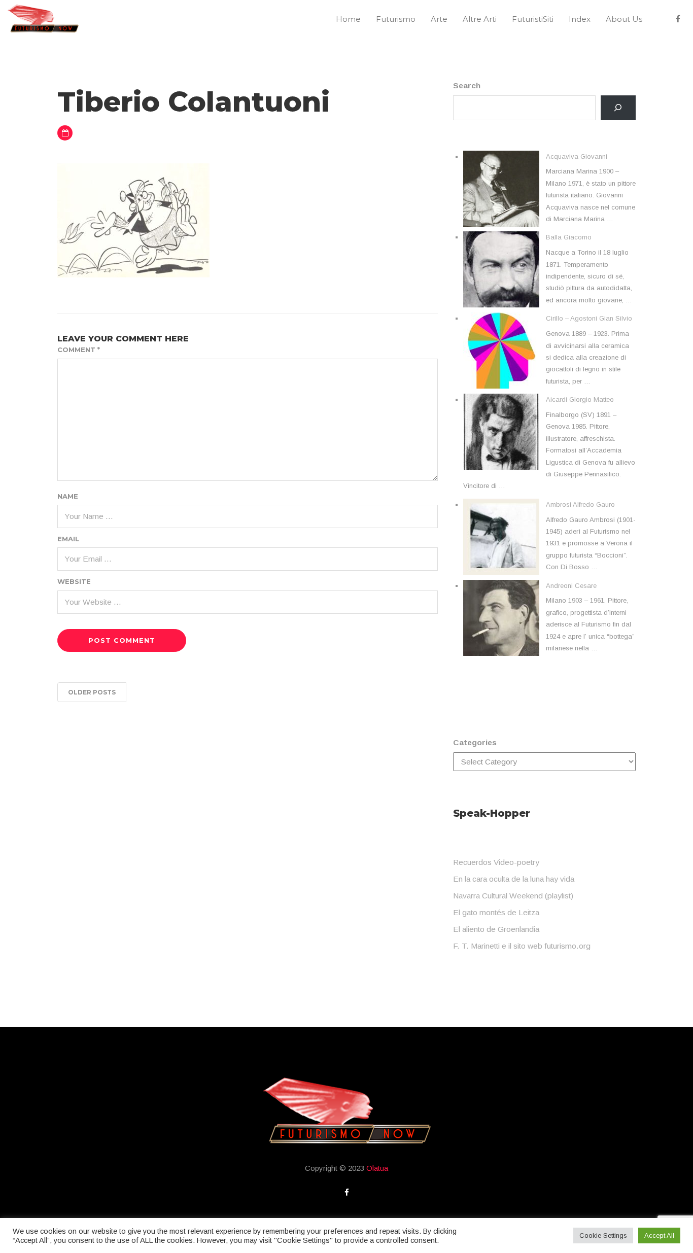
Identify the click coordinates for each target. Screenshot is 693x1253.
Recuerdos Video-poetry (496, 862)
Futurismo (395, 19)
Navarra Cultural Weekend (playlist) (513, 895)
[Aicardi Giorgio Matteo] (501, 432)
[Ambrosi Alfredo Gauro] (501, 537)
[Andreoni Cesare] (501, 618)
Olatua (377, 1168)
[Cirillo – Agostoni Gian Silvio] (501, 350)
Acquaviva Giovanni (576, 156)
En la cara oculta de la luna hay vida (513, 879)
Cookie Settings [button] (603, 1235)
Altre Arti (480, 19)
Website (74, 581)
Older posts (92, 692)
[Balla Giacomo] (501, 269)
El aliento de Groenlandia (496, 929)
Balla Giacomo (569, 237)
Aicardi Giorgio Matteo (580, 399)
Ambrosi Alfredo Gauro (580, 504)
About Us (624, 19)
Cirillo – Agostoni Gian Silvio (589, 318)
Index (580, 19)
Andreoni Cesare (571, 585)
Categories (475, 742)
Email (68, 539)
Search (466, 85)
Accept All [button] (659, 1235)
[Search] (618, 107)
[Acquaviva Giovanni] (501, 189)
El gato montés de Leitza (496, 912)
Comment (78, 349)
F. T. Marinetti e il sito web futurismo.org (522, 946)
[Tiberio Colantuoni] (133, 219)
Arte (439, 19)
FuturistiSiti (532, 19)
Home (348, 19)
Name (67, 496)
